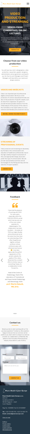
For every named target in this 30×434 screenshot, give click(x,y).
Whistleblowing (7, 429)
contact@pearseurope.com (15, 413)
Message (6, 362)
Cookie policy (6, 425)
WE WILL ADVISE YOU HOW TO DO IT (14, 114)
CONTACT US (15, 49)
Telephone (19, 354)
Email (5, 354)
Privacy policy (6, 423)
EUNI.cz (4, 421)
